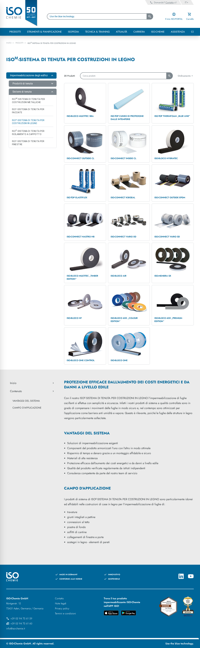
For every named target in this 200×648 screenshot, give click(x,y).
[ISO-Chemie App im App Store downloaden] (111, 613)
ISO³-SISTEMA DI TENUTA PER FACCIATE (28, 111)
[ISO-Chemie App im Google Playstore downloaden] (128, 613)
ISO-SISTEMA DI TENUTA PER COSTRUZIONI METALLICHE (28, 100)
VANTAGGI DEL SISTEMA (26, 401)
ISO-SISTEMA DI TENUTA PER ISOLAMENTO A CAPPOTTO (28, 132)
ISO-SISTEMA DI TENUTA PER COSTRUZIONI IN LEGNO (28, 121)
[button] (31, 75)
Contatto (59, 598)
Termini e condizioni (65, 613)
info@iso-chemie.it (15, 628)
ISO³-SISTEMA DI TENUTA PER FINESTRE (28, 143)
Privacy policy (62, 608)
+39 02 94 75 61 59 (21, 618)
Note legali (60, 603)
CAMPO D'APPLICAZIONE (26, 408)
